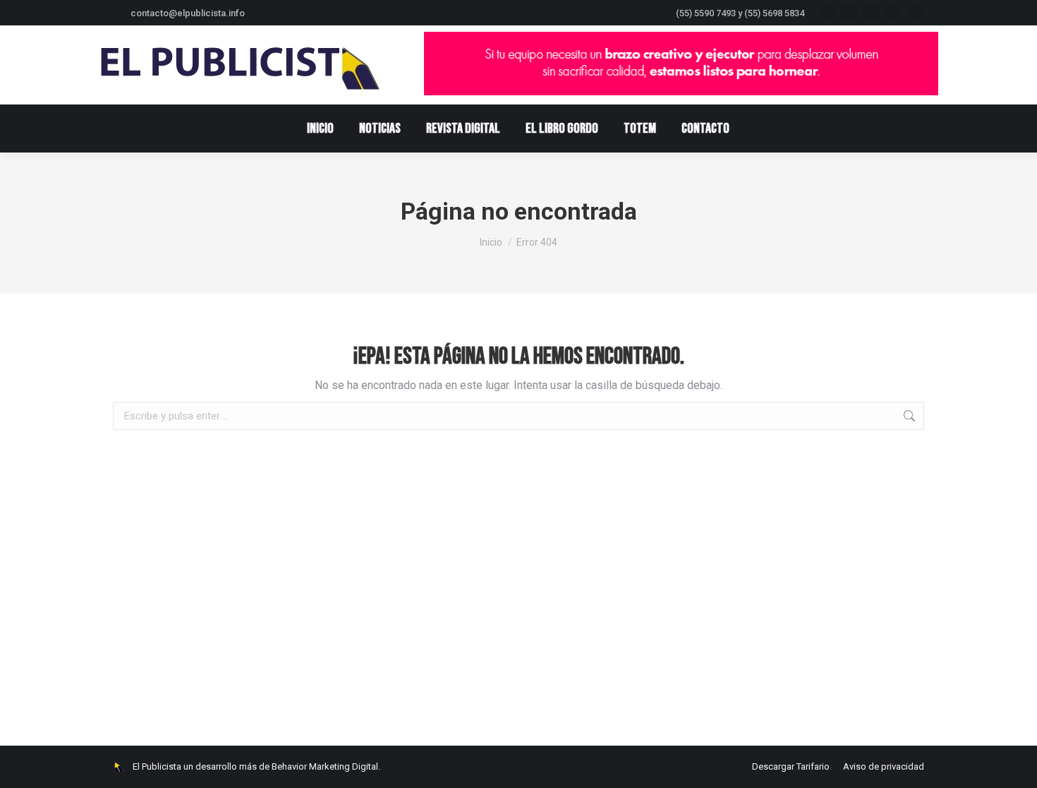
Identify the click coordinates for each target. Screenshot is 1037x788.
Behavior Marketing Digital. (326, 766)
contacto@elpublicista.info (188, 13)
